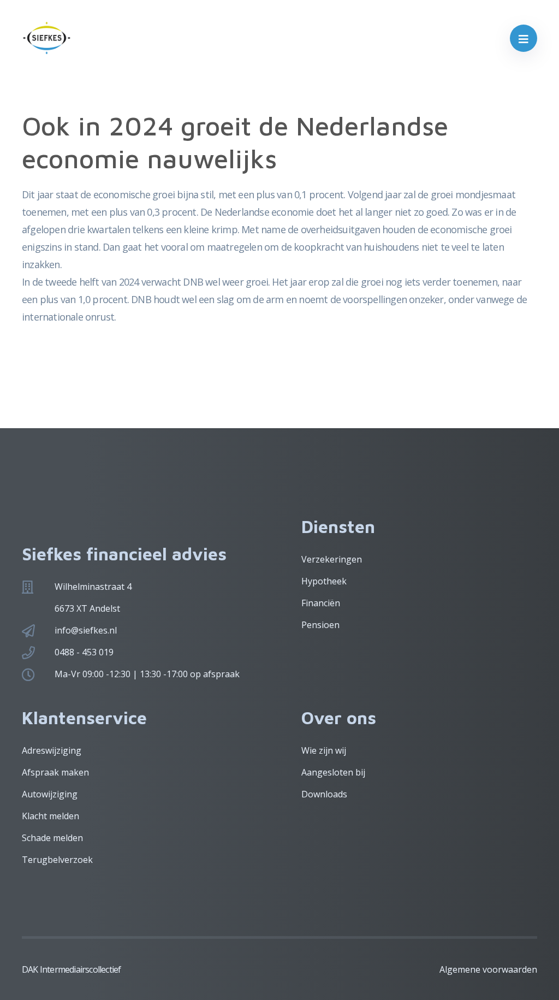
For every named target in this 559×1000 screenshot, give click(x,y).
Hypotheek (324, 581)
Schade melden (52, 838)
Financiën (320, 603)
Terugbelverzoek (57, 860)
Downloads (324, 794)
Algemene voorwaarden (488, 969)
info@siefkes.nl (86, 630)
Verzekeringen (331, 559)
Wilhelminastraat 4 (93, 587)
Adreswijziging (51, 750)
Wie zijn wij (323, 750)
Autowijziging (50, 794)
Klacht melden (50, 816)
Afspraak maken (55, 772)
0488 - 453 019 (84, 652)
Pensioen (320, 625)
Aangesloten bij (333, 772)
